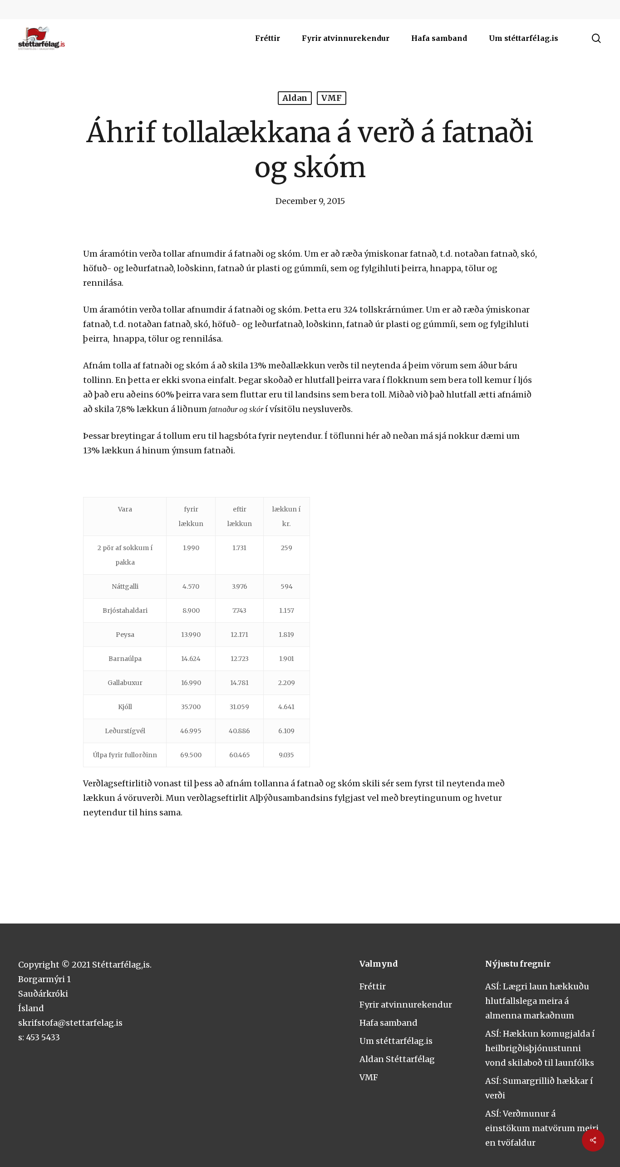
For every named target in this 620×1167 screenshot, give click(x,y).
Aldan (294, 98)
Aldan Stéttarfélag (397, 1059)
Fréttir (372, 986)
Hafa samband (388, 1023)
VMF (331, 98)
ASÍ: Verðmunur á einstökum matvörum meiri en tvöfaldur (542, 1128)
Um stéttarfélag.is (396, 1041)
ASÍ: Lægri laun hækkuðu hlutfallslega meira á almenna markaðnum (537, 1001)
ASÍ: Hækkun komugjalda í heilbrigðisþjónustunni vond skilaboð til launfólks (540, 1048)
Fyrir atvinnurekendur (405, 1004)
